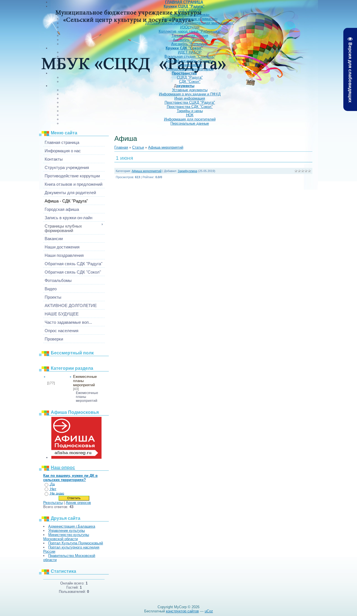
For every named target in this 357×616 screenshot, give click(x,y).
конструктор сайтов (182, 611)
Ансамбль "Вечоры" (189, 40)
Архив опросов (78, 503)
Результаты (53, 503)
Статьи (138, 147)
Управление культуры (66, 530)
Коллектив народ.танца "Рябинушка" (190, 31)
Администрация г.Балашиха (71, 526)
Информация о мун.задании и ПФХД (190, 94)
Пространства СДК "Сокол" (190, 107)
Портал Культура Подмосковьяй (75, 543)
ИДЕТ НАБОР (190, 10)
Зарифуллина (187, 171)
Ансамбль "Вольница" (189, 44)
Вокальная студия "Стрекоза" (190, 56)
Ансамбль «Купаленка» (189, 15)
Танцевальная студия (190, 35)
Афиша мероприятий (56, 378)
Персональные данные (189, 123)
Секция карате (190, 65)
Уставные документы (190, 90)
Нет (53, 489)
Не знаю (57, 493)
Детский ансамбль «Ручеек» (190, 61)
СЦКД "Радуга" (190, 77)
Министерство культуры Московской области (66, 537)
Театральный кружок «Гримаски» (190, 19)
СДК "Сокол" (190, 81)
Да (52, 484)
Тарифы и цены (190, 111)
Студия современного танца (189, 69)
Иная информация (189, 98)
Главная (121, 147)
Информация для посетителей (190, 119)
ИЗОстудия (189, 27)
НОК (190, 115)
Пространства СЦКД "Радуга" (190, 102)
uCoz (209, 611)
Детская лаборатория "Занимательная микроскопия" (189, 23)
